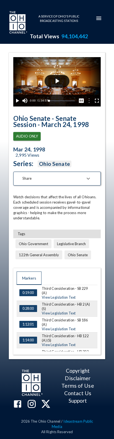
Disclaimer (77, 378)
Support (78, 400)
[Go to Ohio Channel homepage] (18, 23)
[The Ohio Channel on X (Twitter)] (46, 404)
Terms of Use (77, 385)
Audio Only (27, 136)
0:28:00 (28, 308)
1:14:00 (28, 340)
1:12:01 (28, 324)
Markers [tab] (29, 278)
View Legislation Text (59, 297)
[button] (57, 178)
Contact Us (77, 393)
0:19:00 (28, 292)
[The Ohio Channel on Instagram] (32, 404)
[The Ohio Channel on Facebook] (17, 404)
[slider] (62, 100)
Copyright (78, 370)
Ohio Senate (54, 164)
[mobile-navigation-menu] (98, 18)
